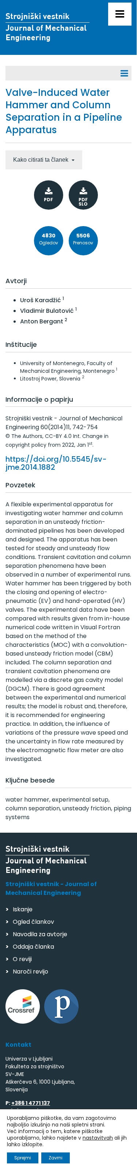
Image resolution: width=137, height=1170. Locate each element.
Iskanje (23, 909)
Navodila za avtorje (40, 934)
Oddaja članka (33, 946)
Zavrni (55, 1158)
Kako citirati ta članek (41, 160)
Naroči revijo (30, 971)
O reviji (22, 959)
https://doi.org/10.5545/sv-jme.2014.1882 (56, 463)
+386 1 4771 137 (30, 1103)
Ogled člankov (33, 922)
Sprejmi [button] (22, 1158)
